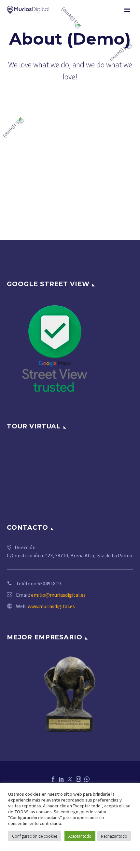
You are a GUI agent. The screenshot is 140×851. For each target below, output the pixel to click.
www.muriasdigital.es (51, 606)
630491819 (49, 583)
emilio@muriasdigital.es (58, 595)
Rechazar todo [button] (114, 836)
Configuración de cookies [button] (34, 836)
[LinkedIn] (61, 779)
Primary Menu (127, 10)
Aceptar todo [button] (79, 836)
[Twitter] (70, 779)
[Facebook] (53, 779)
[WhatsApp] (87, 779)
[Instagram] (78, 779)
